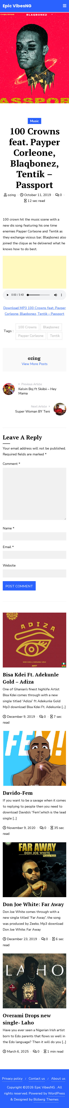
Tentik (55, 336)
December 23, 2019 (22, 939)
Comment (11, 464)
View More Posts (34, 364)
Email (8, 547)
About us (58, 1078)
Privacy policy (12, 1078)
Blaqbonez (51, 327)
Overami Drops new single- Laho (27, 1019)
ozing (12, 195)
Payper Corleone (30, 336)
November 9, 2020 (21, 828)
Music (34, 121)
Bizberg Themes (46, 1099)
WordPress (56, 1093)
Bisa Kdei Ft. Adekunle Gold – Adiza (31, 678)
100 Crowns (27, 327)
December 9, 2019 (21, 716)
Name (8, 528)
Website (9, 565)
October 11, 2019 (37, 195)
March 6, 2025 (18, 1051)
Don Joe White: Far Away (33, 904)
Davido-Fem (18, 793)
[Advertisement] (34, 272)
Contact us (37, 1078)
